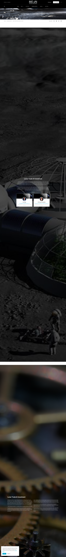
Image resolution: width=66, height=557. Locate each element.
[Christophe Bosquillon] (42, 196)
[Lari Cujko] (24, 196)
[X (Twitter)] (8, 2)
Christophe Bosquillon (42, 202)
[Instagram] (9, 2)
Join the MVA (56, 2)
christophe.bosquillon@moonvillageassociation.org (42, 203)
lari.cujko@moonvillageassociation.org (24, 203)
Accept (4, 553)
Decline (9, 553)
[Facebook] (54, 21)
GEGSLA (41, 6)
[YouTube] (5, 2)
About (22, 6)
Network (46, 6)
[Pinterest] (59, 21)
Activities (27, 6)
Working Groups (34, 6)
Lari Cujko (24, 202)
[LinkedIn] (4, 2)
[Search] (4, 6)
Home (18, 6)
